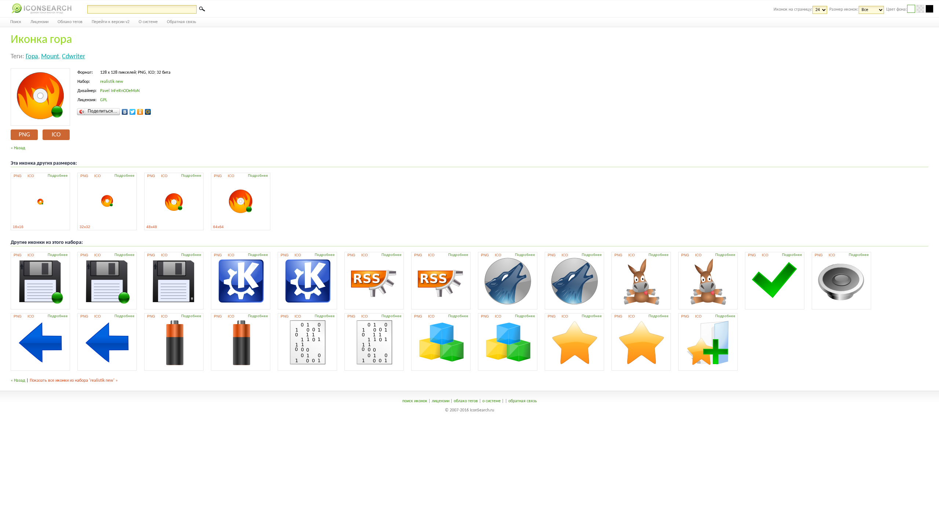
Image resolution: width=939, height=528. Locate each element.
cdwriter (73, 56)
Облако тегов (70, 22)
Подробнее (58, 175)
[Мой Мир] (148, 112)
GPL (103, 100)
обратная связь (522, 401)
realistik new (111, 82)
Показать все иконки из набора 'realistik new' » (74, 380)
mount (50, 56)
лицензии (440, 401)
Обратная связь (181, 22)
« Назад (18, 148)
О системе (148, 22)
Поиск (15, 22)
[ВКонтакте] (125, 112)
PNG (24, 135)
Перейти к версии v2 (110, 22)
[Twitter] (132, 112)
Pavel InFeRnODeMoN (120, 91)
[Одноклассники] (140, 112)
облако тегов (466, 401)
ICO (56, 135)
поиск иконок (414, 401)
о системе (491, 401)
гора (32, 56)
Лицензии (39, 22)
